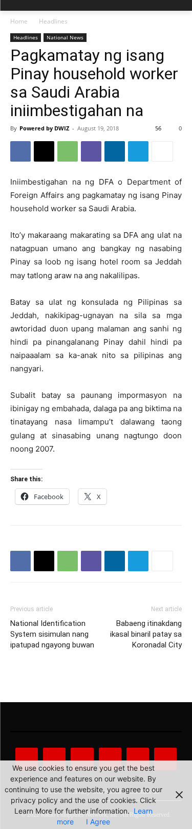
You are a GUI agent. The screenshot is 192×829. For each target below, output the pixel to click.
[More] (162, 151)
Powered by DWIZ (44, 128)
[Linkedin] (114, 151)
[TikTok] (110, 759)
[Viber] (91, 151)
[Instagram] (54, 759)
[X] (44, 151)
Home (19, 21)
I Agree (98, 821)
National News (65, 37)
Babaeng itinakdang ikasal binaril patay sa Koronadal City (146, 634)
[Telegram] (138, 151)
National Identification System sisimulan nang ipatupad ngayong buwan (52, 634)
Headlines (53, 21)
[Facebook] (20, 151)
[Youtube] (165, 759)
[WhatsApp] (67, 151)
